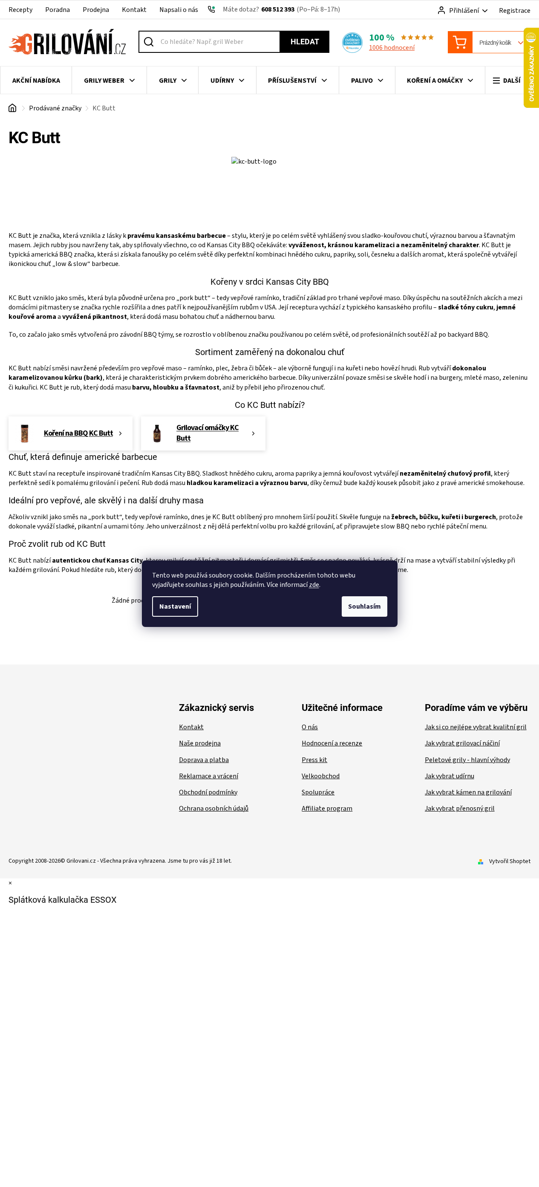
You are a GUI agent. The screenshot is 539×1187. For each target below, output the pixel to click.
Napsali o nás (178, 9)
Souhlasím (364, 606)
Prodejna (96, 9)
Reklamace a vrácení (208, 776)
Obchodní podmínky (208, 792)
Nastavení (175, 606)
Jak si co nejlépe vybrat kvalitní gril (476, 727)
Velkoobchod (321, 776)
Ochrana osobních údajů (213, 808)
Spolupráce (318, 792)
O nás (310, 727)
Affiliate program (327, 808)
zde (314, 584)
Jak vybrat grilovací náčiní (462, 743)
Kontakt (134, 9)
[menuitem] (36, 80)
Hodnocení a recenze (332, 743)
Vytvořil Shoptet (509, 861)
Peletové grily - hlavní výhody (467, 760)
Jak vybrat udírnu (449, 776)
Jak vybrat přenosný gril (460, 808)
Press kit (314, 760)
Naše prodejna (200, 743)
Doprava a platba (204, 760)
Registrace (514, 10)
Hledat (305, 41)
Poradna (57, 9)
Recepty (20, 9)
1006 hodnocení (392, 47)
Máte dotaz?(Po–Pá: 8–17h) (281, 9)
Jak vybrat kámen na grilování (468, 792)
